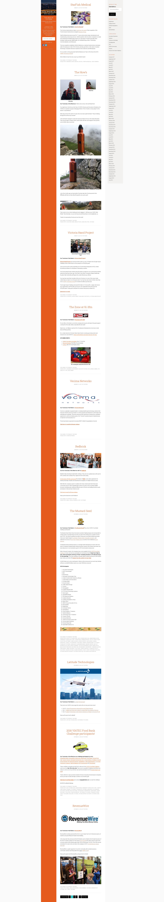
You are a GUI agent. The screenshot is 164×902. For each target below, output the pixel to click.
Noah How (84, 221)
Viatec (84, 649)
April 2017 (111, 69)
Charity (99, 787)
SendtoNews (63, 648)
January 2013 (111, 167)
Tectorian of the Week (71, 60)
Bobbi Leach (69, 887)
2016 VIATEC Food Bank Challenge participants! (80, 732)
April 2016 (111, 91)
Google (71, 500)
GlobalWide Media (81, 644)
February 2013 (112, 165)
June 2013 (111, 157)
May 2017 (111, 67)
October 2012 (111, 173)
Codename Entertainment (72, 368)
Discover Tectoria (67, 343)
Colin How (68, 221)
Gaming (96, 368)
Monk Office (96, 645)
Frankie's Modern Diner (88, 642)
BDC (88, 638)
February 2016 (112, 96)
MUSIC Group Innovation (65, 647)
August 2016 (111, 83)
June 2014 (111, 137)
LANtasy (64, 344)
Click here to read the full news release (68, 492)
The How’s (80, 72)
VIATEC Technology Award (69, 281)
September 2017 (112, 59)
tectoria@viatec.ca (49, 35)
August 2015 (111, 108)
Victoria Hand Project (81, 232)
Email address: (112, 6)
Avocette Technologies (72, 638)
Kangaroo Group (82, 32)
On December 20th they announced (68, 479)
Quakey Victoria (112, 23)
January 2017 (111, 73)
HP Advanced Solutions (73, 761)
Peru (88, 221)
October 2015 (111, 104)
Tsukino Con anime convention (69, 341)
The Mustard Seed (81, 511)
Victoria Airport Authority (66, 651)
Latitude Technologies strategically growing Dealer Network (79, 708)
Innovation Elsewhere (113, 36)
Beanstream (84, 758)
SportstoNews (112, 29)
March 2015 (111, 118)
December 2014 (112, 124)
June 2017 (111, 65)
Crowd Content (82, 641)
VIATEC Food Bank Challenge (93, 649)
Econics (67, 642)
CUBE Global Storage (91, 641)
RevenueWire (72, 758)
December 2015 (112, 100)
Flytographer (73, 642)
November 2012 (112, 171)
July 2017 (111, 63)
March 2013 (111, 163)
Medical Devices (78, 61)
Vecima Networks (80, 381)
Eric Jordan (91, 368)
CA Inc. (97, 638)
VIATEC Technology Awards (66, 53)
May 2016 (111, 89)
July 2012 (111, 180)
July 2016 (111, 85)
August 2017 (111, 61)
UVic (66, 889)
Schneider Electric (96, 647)
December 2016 (112, 75)
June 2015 (111, 112)
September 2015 (112, 106)
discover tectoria (83, 368)
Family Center (81, 538)
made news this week (81, 30)
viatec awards (95, 61)
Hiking (73, 221)
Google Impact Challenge (78, 296)
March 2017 (111, 71)
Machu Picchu (78, 221)
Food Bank (74, 538)
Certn (110, 27)
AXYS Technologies (82, 638)
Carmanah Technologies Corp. (67, 639)
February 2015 (112, 120)
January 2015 (111, 122)
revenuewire (82, 647)
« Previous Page (64, 896)
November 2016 (112, 77)
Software (83, 500)
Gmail (67, 500)
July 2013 (111, 155)
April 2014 (111, 141)
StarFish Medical (81, 4)
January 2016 (111, 98)
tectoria (92, 221)
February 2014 (112, 145)
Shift (79, 500)
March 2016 (111, 93)
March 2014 (111, 143)
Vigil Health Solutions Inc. (90, 651)
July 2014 (111, 134)
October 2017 (111, 57)
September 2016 (112, 81)
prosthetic (87, 296)
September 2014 (112, 130)
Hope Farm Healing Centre (76, 539)
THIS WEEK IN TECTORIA (48, 18)
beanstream (93, 638)
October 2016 (111, 79)
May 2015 (111, 114)
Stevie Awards (83, 840)
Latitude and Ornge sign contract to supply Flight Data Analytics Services (82, 710)
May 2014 (111, 139)
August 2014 (111, 132)
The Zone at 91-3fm (80, 307)
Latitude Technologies (80, 662)
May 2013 (111, 159)
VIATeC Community (113, 46)
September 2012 (112, 175)
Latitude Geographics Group (85, 645)
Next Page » (84, 896)
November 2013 (112, 151)
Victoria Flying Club (78, 651)
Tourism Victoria (70, 649)
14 (80, 896)
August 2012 (111, 178)
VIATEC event (85, 850)
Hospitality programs (89, 538)
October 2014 (111, 128)
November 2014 (112, 126)
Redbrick (80, 446)
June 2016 (111, 87)
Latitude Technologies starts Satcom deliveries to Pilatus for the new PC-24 (83, 712)
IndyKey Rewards (74, 645)
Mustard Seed (75, 647)
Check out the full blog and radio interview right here (85, 334)
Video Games (71, 370)
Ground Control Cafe (91, 644)
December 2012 (112, 169)
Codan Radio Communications (82, 639)
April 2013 (111, 161)
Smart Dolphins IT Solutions (73, 648)
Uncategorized (112, 42)
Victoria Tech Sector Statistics (115, 50)
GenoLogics (78, 758)
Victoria (76, 793)
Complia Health (74, 641)
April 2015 (111, 116)
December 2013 (112, 149)
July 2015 (111, 110)
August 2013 (111, 153)
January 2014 (111, 147)
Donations (62, 642)
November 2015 (112, 102)
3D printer (68, 296)
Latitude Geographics (113, 25)
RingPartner (88, 647)
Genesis (51, 48)
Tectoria (110, 38)
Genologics (73, 644)
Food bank (79, 642)
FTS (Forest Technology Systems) (79, 789)
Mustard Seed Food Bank (71, 790)
